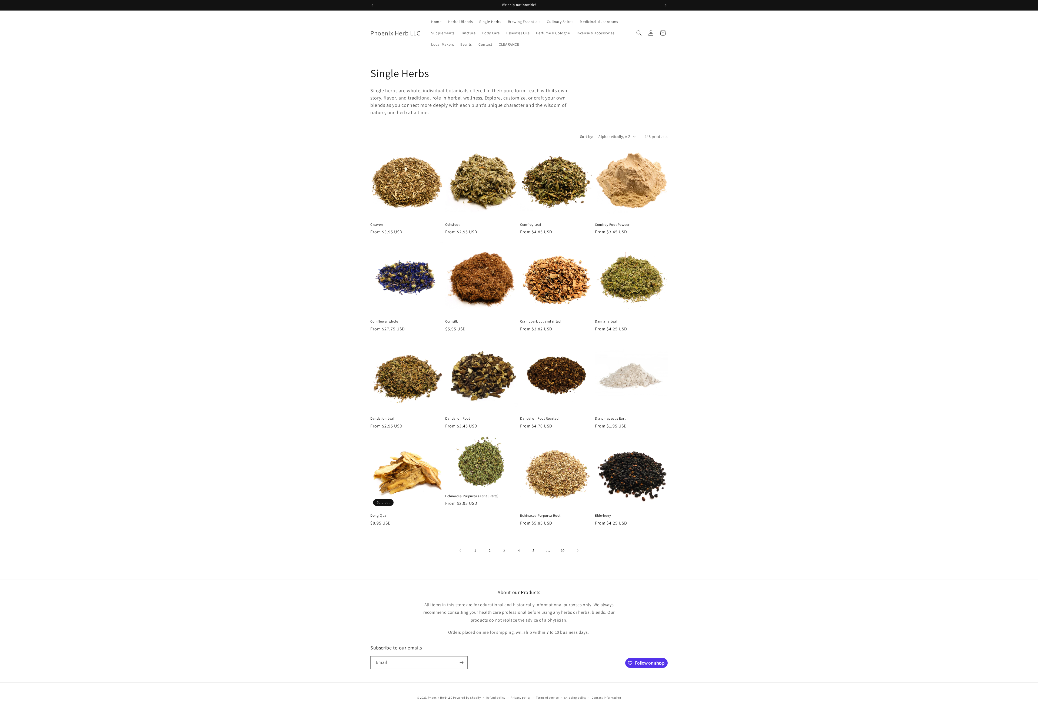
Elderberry (603, 515)
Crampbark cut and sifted (540, 321)
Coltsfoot (452, 225)
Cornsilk (451, 321)
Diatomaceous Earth (611, 418)
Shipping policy (575, 697)
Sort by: (586, 136)
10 (563, 550)
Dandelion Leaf (382, 418)
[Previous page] (461, 550)
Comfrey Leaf (530, 225)
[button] (639, 33)
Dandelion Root (457, 418)
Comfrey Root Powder (612, 225)
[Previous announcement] (372, 5)
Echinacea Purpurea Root (540, 515)
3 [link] (504, 550)
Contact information (606, 697)
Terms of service (547, 697)
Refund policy (495, 697)
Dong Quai (378, 515)
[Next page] (577, 550)
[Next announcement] (666, 5)
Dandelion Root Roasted (539, 418)
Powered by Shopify (467, 697)
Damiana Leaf (606, 321)
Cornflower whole (384, 321)
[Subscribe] (461, 662)
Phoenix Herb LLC (440, 697)
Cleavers (377, 225)
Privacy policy (521, 697)
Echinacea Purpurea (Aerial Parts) (472, 496)
